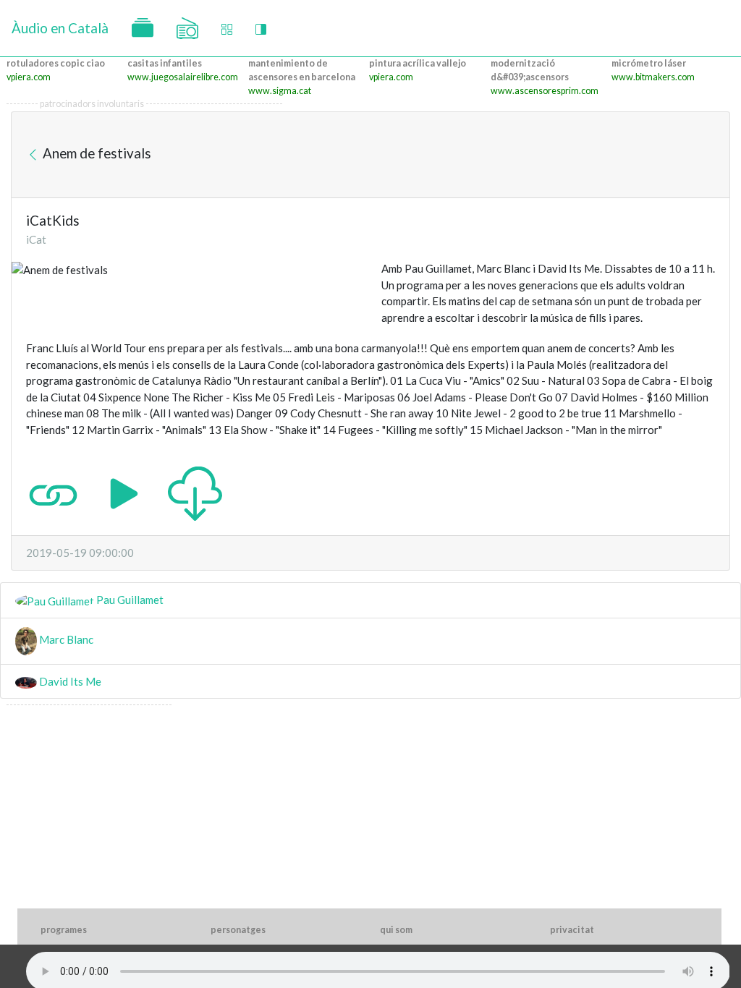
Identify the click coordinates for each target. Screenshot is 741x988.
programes (64, 929)
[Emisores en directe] (187, 28)
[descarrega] (195, 492)
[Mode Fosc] (261, 28)
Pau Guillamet (129, 599)
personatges (238, 929)
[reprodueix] (124, 492)
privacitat (572, 929)
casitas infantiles (164, 63)
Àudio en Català (60, 28)
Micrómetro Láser (648, 63)
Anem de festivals (95, 153)
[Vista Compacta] (227, 28)
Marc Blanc (65, 639)
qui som (396, 929)
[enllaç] (53, 492)
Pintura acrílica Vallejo (417, 63)
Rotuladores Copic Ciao (56, 63)
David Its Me (69, 681)
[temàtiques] (142, 28)
